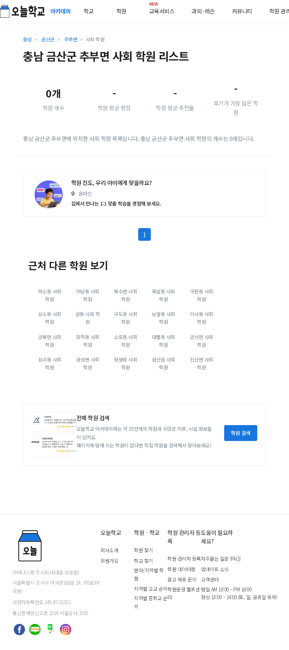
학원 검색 (241, 432)
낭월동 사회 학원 (163, 317)
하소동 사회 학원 (49, 295)
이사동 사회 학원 (201, 317)
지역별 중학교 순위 (150, 602)
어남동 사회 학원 (87, 295)
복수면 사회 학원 (125, 295)
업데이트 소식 (215, 569)
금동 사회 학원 (87, 317)
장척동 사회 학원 (87, 340)
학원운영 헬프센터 (183, 593)
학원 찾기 (143, 550)
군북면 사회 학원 (49, 340)
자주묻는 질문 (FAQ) (221, 558)
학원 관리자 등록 (184, 558)
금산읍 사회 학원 (163, 363)
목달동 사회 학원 (163, 295)
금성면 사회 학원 (87, 363)
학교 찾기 (143, 560)
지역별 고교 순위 (150, 588)
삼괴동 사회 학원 (49, 363)
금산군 (48, 39)
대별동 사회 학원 (163, 340)
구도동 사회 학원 (125, 317)
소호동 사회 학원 (125, 340)
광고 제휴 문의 (181, 579)
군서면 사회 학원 (201, 340)
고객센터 (210, 579)
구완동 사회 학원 (201, 295)
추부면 (71, 39)
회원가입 (109, 560)
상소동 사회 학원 (49, 317)
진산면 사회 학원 (201, 363)
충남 (27, 39)
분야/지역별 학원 (149, 574)
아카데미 (61, 11)
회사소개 (109, 550)
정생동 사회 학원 (125, 363)
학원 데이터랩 (181, 569)
